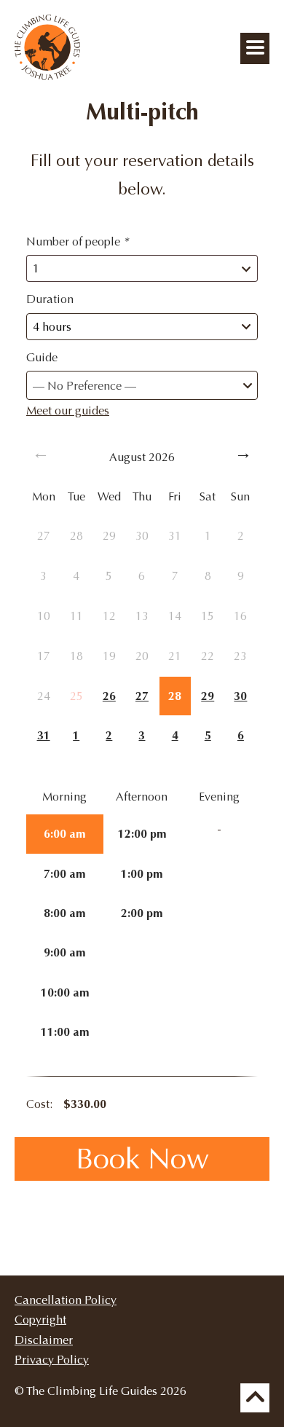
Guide (42, 357)
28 (174, 696)
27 (142, 696)
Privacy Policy (52, 1360)
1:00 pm (141, 874)
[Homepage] (47, 76)
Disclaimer (44, 1340)
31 (43, 735)
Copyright (40, 1319)
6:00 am (64, 834)
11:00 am (65, 1032)
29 (207, 696)
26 (109, 696)
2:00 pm (141, 913)
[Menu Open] (254, 48)
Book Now (142, 1158)
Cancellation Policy (66, 1300)
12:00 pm (142, 834)
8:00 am (64, 913)
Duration (50, 299)
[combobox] (142, 385)
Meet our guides (67, 410)
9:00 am (64, 952)
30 (240, 696)
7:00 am (64, 874)
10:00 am (65, 992)
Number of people (77, 241)
